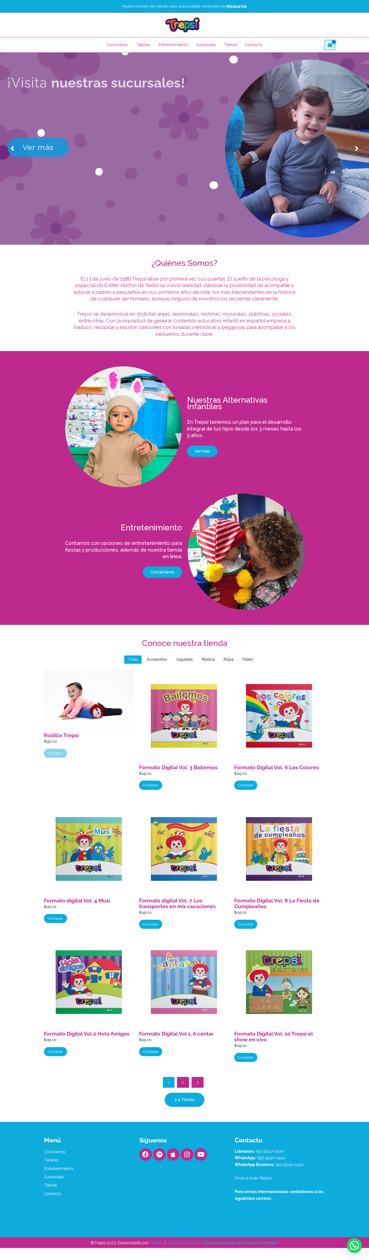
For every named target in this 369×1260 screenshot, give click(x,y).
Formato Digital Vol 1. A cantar (176, 1034)
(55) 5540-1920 (271, 1157)
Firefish (156, 1242)
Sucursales (206, 44)
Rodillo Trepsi (61, 735)
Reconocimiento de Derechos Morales (241, 1242)
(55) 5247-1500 (270, 1151)
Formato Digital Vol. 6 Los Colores (276, 767)
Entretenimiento (173, 44)
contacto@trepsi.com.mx (258, 1211)
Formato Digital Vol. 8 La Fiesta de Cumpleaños (277, 903)
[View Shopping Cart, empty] (330, 45)
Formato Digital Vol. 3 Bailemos (178, 767)
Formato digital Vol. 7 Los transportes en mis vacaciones (177, 903)
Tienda (230, 44)
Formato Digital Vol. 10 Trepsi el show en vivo (273, 1036)
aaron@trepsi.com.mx (255, 1205)
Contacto (254, 44)
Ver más (38, 119)
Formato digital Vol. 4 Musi (77, 900)
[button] (354, 1245)
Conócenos (117, 44)
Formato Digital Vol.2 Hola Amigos (86, 1034)
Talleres (143, 44)
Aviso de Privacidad (184, 1242)
